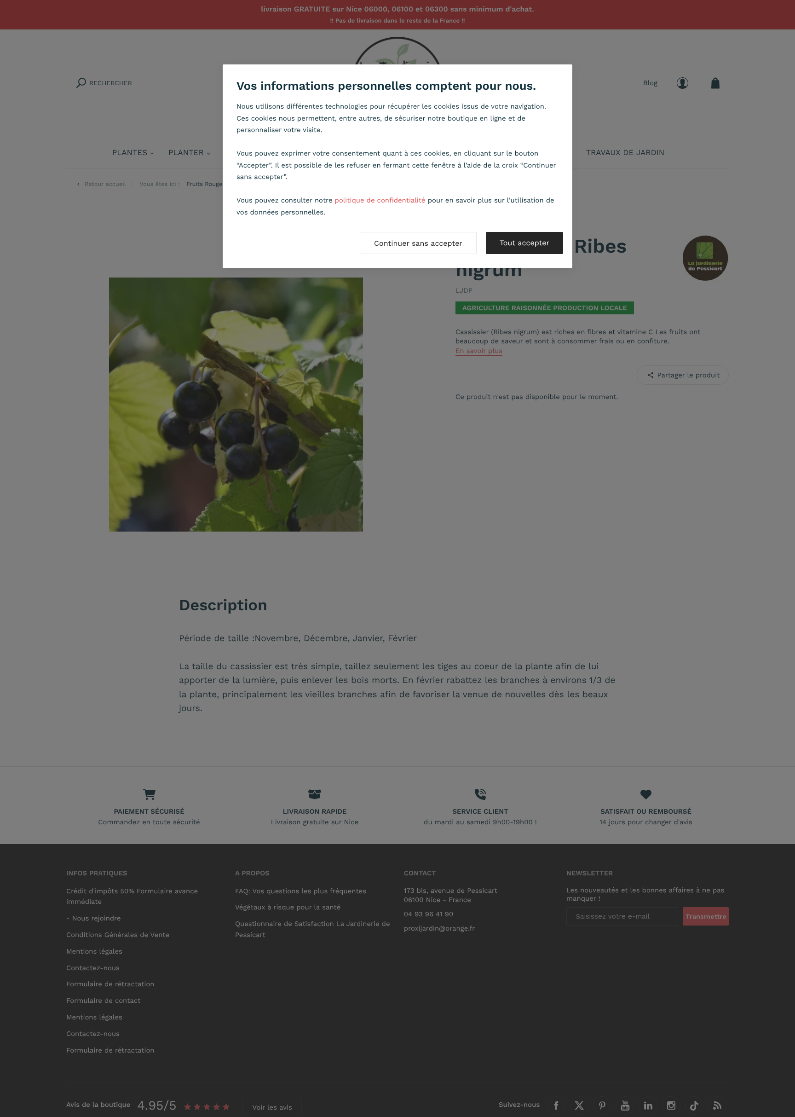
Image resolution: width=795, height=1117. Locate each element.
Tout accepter (524, 242)
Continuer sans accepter (418, 243)
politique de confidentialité (380, 200)
